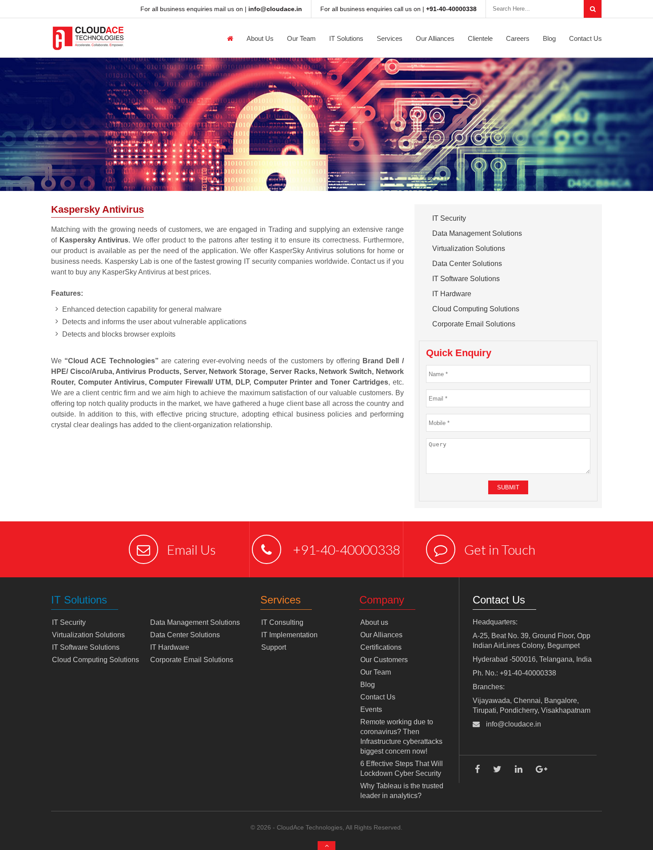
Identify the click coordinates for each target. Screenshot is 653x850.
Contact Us (585, 38)
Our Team (301, 38)
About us (260, 38)
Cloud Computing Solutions (475, 309)
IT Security (449, 218)
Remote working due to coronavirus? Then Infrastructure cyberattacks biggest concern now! (401, 736)
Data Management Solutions (477, 233)
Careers (518, 38)
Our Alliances (435, 38)
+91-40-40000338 (345, 549)
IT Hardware (451, 294)
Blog (549, 38)
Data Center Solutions (467, 263)
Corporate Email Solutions (473, 324)
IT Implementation (289, 635)
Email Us (191, 549)
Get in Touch (499, 549)
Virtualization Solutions (468, 248)
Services (389, 38)
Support (273, 647)
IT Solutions (346, 38)
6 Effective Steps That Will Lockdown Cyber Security (401, 768)
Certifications (381, 647)
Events (371, 709)
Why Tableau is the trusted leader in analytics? (401, 790)
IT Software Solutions (466, 278)
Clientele (480, 38)
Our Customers (384, 659)
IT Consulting (282, 622)
